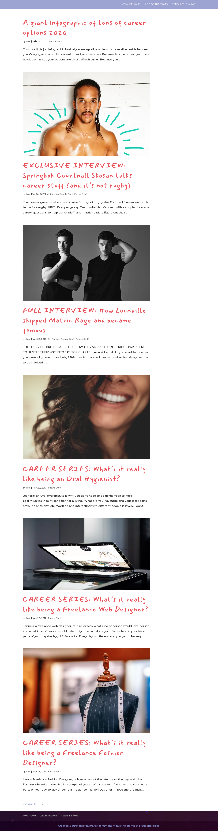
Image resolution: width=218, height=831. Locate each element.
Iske (28, 41)
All (47, 194)
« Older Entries (33, 804)
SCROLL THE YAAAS (183, 4)
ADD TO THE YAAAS (156, 4)
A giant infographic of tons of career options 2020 (84, 27)
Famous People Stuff (61, 194)
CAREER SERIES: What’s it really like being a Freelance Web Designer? (86, 604)
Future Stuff (55, 41)
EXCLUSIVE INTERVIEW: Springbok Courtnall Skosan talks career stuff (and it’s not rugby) (77, 175)
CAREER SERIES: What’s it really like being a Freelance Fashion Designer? (84, 752)
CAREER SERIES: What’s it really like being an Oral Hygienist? (84, 473)
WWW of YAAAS (131, 4)
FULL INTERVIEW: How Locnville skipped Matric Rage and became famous (84, 320)
